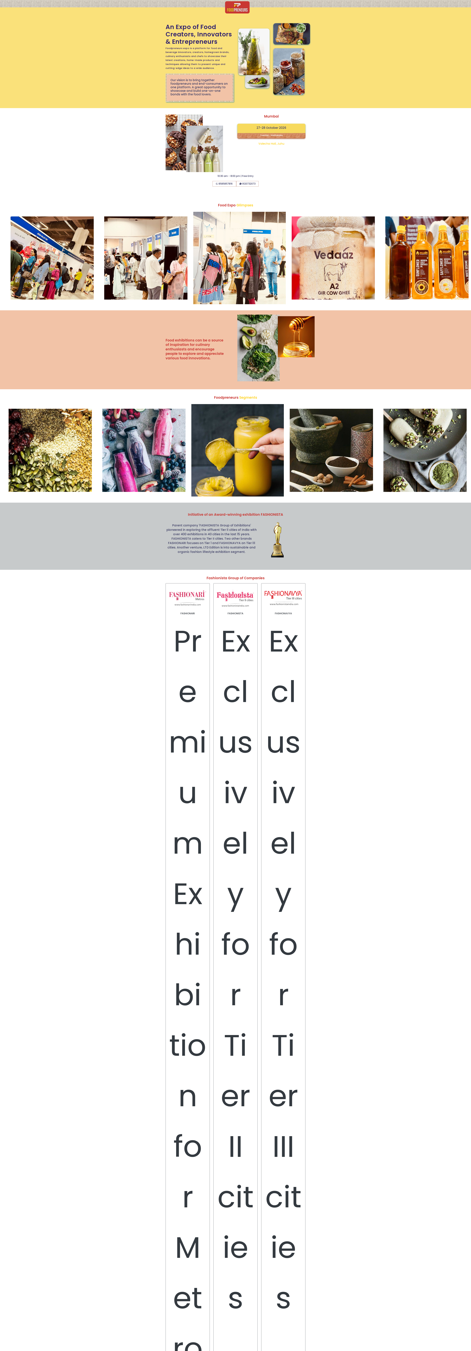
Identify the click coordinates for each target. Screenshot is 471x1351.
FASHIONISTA (181, 539)
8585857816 (225, 183)
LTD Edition (211, 547)
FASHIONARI (177, 543)
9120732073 (248, 183)
